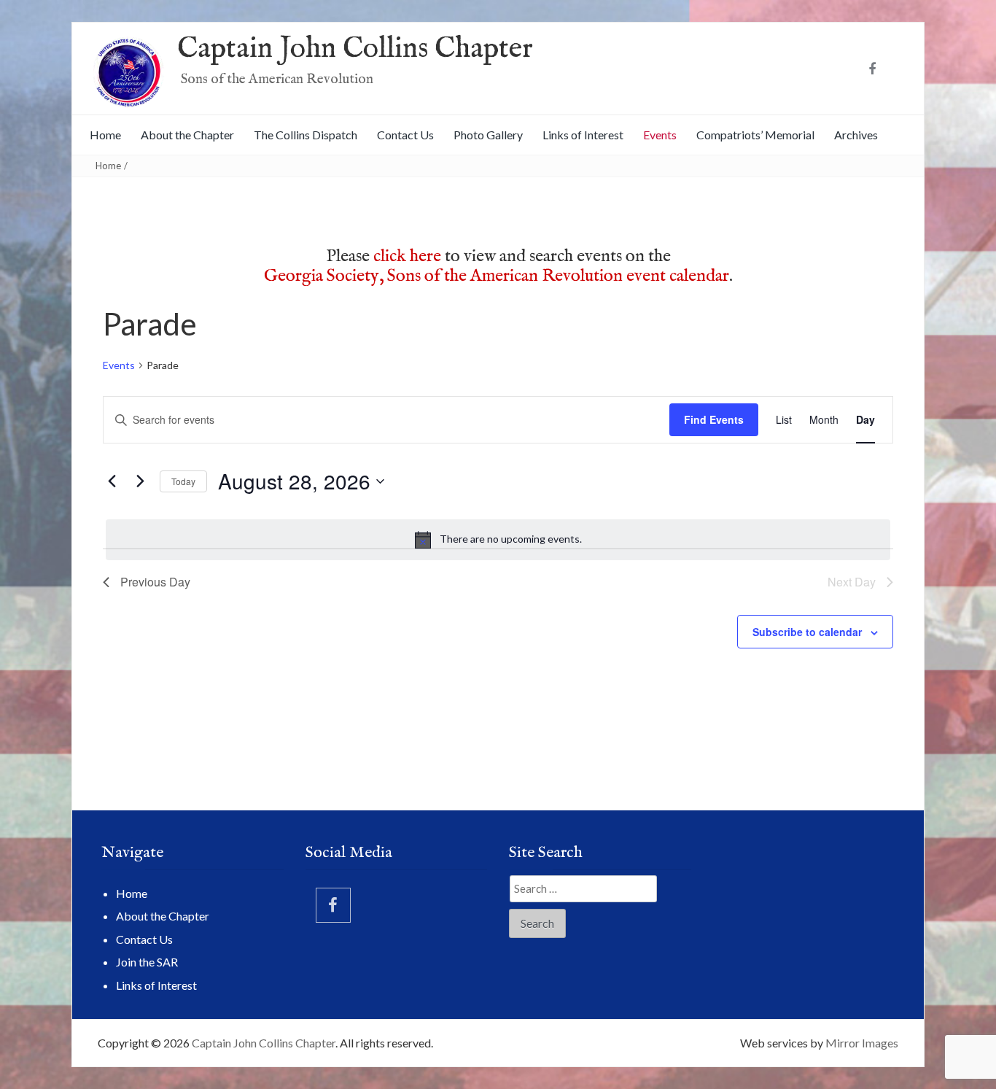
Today (183, 481)
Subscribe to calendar (807, 631)
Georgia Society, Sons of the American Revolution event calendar (496, 276)
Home (105, 135)
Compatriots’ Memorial (755, 135)
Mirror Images (861, 1043)
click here (407, 256)
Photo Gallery (488, 135)
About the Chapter (187, 135)
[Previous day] (111, 481)
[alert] (498, 539)
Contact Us (405, 135)
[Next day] (140, 481)
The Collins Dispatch (305, 135)
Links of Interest (582, 135)
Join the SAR (147, 962)
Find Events (714, 419)
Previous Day (155, 581)
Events (660, 135)
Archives (856, 135)
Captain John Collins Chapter (355, 49)
